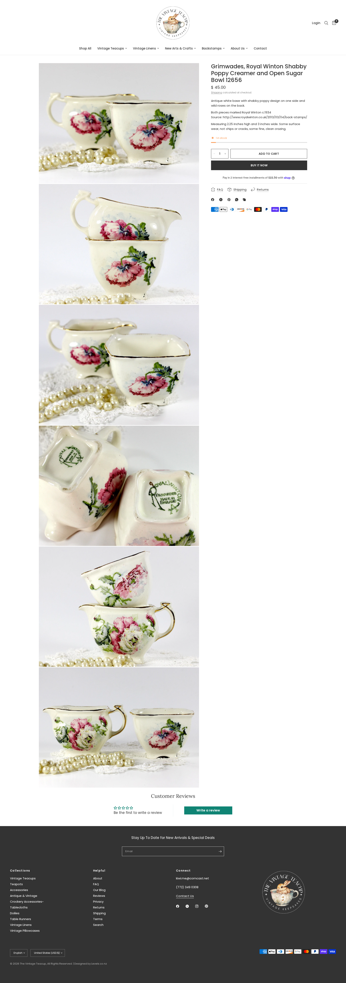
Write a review (208, 810)
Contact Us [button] (185, 896)
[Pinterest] (229, 199)
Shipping (216, 92)
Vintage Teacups (110, 48)
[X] (221, 199)
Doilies (14, 913)
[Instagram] (199, 906)
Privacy (98, 901)
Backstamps (212, 48)
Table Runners (20, 919)
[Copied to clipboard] (245, 199)
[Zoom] (190, 71)
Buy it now (259, 165)
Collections (20, 870)
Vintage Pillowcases (25, 930)
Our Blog (99, 890)
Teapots (16, 884)
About (97, 878)
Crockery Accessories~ (27, 901)
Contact (260, 48)
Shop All (85, 48)
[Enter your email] (220, 851)
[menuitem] (85, 48)
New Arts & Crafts (179, 48)
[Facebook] (213, 199)
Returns (99, 907)
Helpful (99, 870)
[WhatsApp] (237, 199)
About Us (238, 48)
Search (98, 925)
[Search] (326, 23)
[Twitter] (190, 906)
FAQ (96, 884)
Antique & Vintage (23, 896)
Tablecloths (19, 907)
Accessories (19, 890)
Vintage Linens (144, 48)
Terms (98, 919)
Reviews (99, 896)
